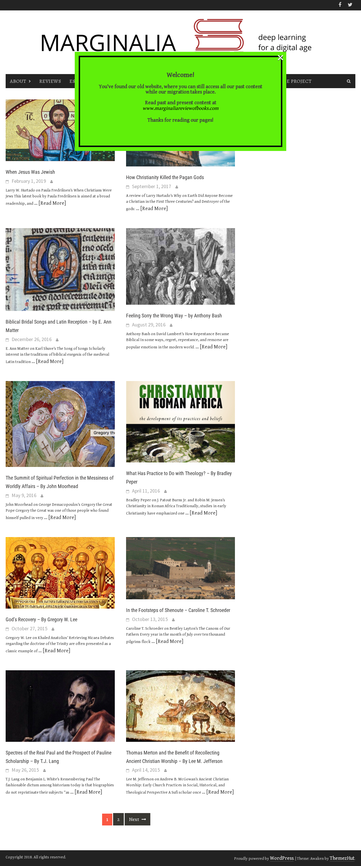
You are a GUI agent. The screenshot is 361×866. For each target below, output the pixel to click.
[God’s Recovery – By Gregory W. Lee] (60, 572)
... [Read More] (50, 203)
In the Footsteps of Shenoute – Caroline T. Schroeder (178, 610)
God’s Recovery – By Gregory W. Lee (41, 619)
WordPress (282, 858)
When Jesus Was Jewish (30, 172)
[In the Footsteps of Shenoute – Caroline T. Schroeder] (180, 568)
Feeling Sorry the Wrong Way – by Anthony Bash (174, 316)
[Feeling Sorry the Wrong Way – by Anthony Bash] (180, 266)
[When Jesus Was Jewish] (60, 130)
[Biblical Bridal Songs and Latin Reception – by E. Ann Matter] (60, 269)
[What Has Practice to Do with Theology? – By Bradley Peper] (180, 421)
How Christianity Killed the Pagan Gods (165, 177)
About (18, 81)
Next (134, 819)
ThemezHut (342, 858)
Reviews (50, 81)
